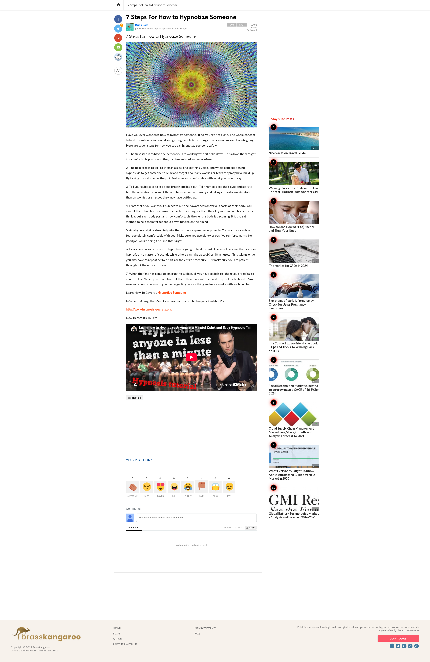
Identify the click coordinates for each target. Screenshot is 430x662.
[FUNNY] (187, 487)
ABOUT (118, 638)
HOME (117, 628)
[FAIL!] (201, 486)
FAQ (197, 633)
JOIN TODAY (398, 638)
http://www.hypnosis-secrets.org (149, 309)
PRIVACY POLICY (205, 628)
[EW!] (229, 487)
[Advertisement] (191, 425)
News (231, 25)
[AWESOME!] (132, 487)
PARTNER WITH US (125, 644)
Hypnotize (134, 397)
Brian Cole (141, 24)
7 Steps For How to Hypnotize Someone (181, 17)
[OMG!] (215, 487)
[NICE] (146, 487)
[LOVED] (160, 487)
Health (241, 25)
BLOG (116, 633)
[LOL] (174, 487)
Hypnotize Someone (172, 292)
